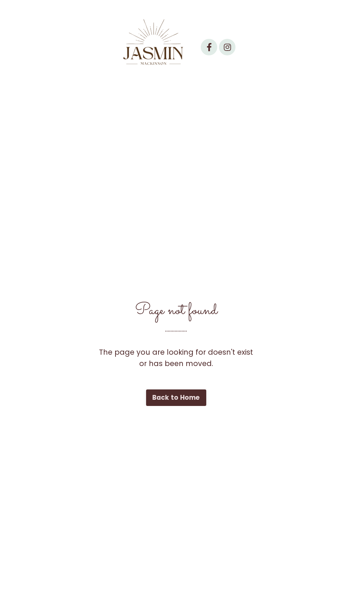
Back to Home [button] (176, 397)
